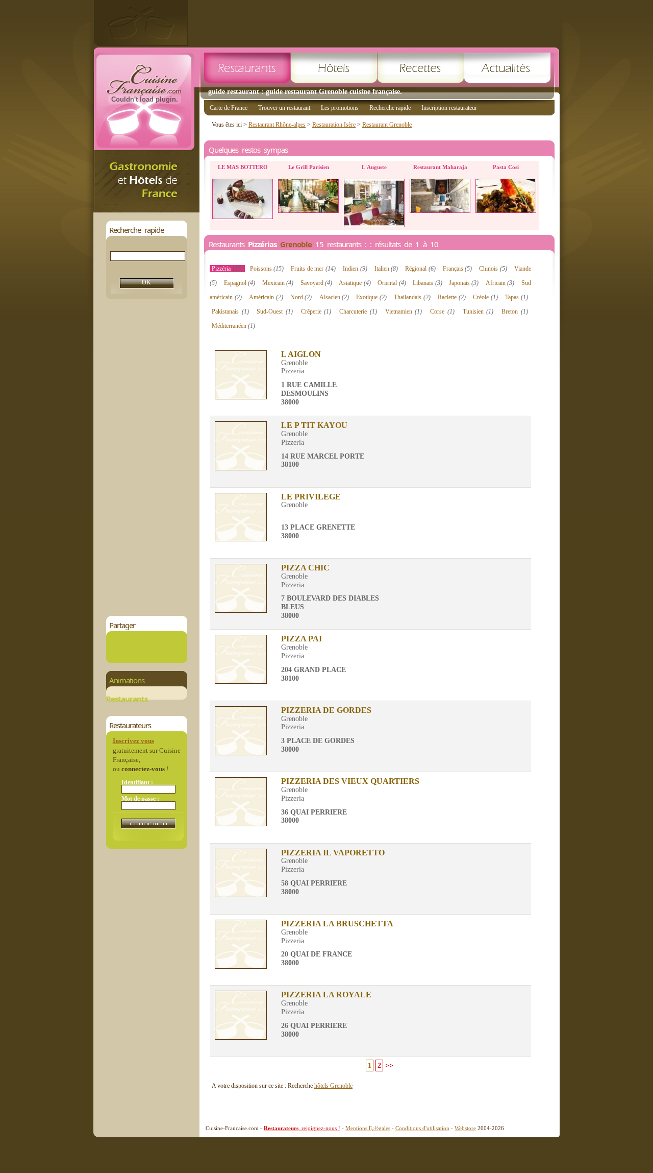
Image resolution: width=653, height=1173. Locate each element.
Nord (301, 297)
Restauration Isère (334, 124)
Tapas (516, 297)
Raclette (452, 297)
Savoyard (316, 282)
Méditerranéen (233, 325)
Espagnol (239, 282)
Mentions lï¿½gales (367, 1128)
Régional (420, 268)
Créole (485, 297)
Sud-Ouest (275, 311)
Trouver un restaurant (284, 107)
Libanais (427, 282)
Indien (355, 268)
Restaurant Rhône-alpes (277, 124)
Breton (514, 311)
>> (389, 1065)
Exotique (371, 297)
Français (457, 268)
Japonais (464, 282)
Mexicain (277, 282)
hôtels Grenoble (333, 1085)
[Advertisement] (374, 23)
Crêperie (316, 311)
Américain (266, 297)
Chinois (493, 268)
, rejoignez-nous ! (302, 1128)
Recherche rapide (390, 107)
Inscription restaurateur (449, 107)
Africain (500, 282)
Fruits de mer (313, 268)
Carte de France (228, 107)
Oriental (392, 282)
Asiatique (354, 282)
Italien (386, 268)
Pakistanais (230, 311)
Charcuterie (358, 311)
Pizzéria (227, 268)
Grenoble (296, 244)
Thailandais (412, 297)
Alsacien (334, 297)
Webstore (465, 1128)
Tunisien (478, 311)
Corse (442, 311)
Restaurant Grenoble (387, 124)
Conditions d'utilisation (422, 1128)
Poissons (267, 268)
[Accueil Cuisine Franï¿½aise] (146, 209)
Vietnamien (403, 311)
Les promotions (340, 107)
